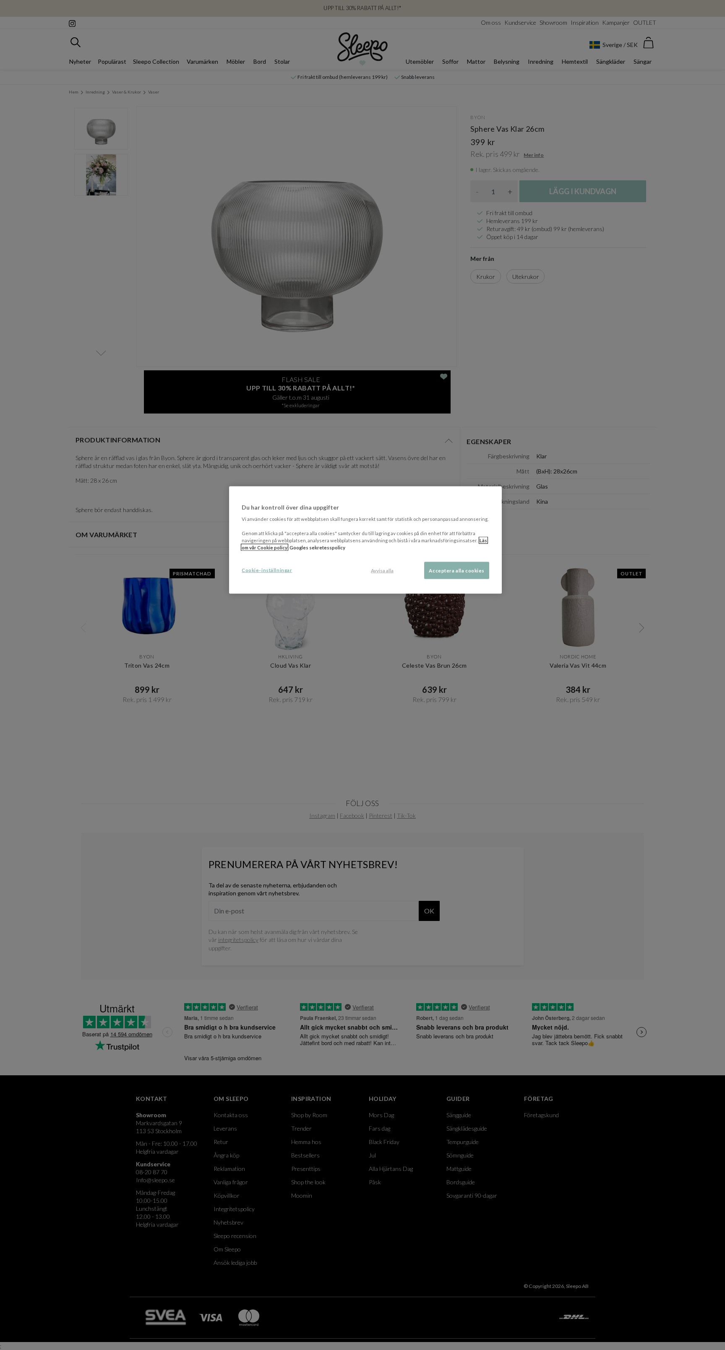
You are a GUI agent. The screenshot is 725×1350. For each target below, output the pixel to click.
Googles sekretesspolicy (317, 547)
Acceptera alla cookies (457, 570)
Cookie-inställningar (267, 569)
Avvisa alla (382, 570)
